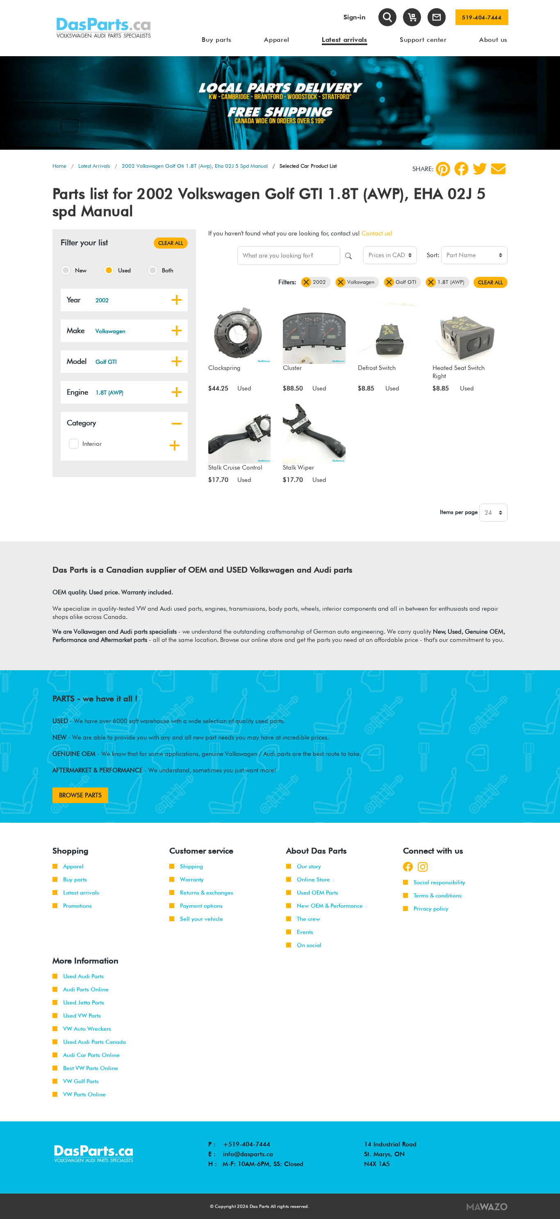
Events (305, 932)
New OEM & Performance (330, 905)
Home (59, 165)
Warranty (192, 879)
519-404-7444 (481, 17)
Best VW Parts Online (90, 1068)
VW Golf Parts (81, 1081)
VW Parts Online (84, 1094)
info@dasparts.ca (248, 1154)
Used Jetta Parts (83, 1002)
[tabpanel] (280, 103)
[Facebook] (461, 169)
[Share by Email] (498, 169)
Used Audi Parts (83, 976)
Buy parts (75, 879)
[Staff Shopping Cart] (412, 17)
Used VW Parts (82, 1015)
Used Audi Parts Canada (94, 1042)
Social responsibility (439, 882)
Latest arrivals (81, 892)
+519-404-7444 (246, 1144)
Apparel (73, 866)
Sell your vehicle (201, 918)
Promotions (77, 905)
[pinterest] (443, 169)
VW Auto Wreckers (87, 1028)
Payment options (201, 905)
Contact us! (377, 233)
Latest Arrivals (94, 165)
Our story (309, 866)
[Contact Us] (437, 17)
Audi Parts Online (86, 989)
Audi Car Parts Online (91, 1055)
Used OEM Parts (317, 892)
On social (309, 945)
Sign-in (355, 17)
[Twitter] (480, 169)
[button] (177, 300)
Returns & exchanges (206, 892)
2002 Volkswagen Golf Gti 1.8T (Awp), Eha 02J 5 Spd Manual (195, 165)
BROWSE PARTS (80, 795)
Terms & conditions (438, 895)
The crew (308, 918)
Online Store (313, 879)
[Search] (387, 17)
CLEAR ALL (170, 243)
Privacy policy (431, 908)
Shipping (191, 866)
